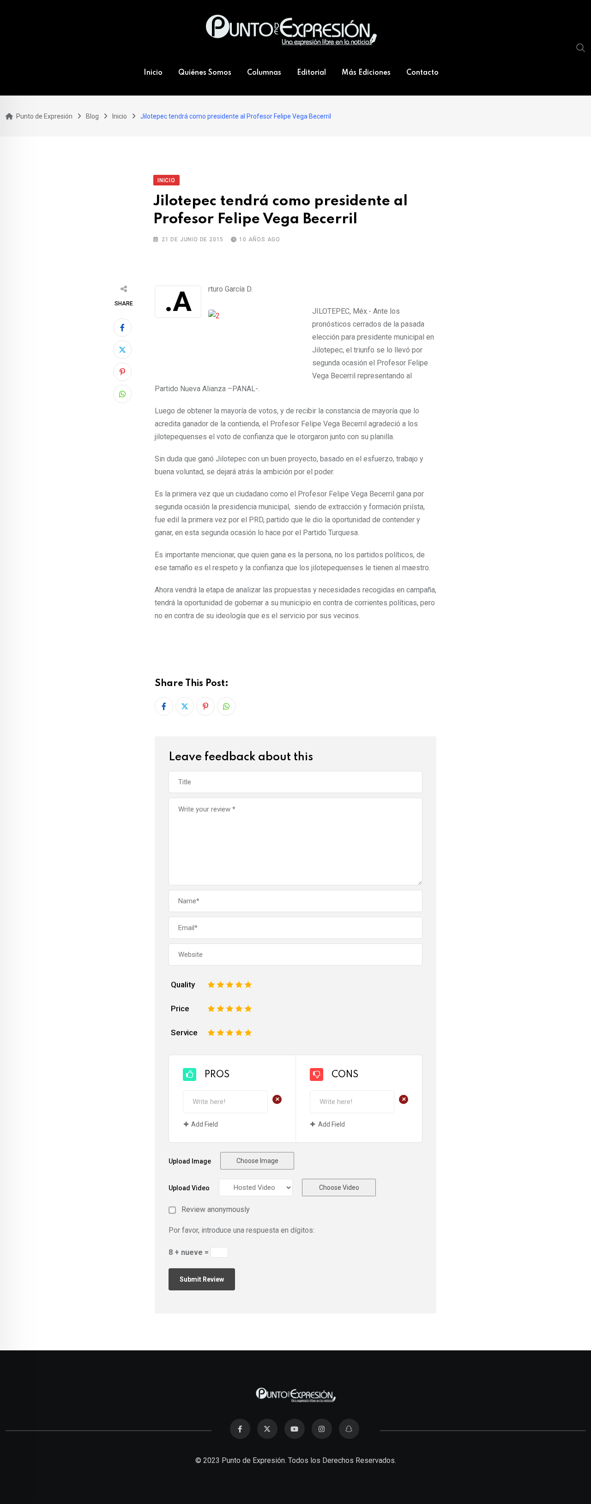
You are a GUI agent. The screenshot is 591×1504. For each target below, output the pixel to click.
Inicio (153, 73)
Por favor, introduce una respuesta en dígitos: (241, 1230)
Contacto (422, 73)
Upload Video (189, 1188)
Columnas (264, 73)
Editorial (311, 73)
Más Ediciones (366, 73)
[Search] (580, 47)
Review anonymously (215, 1210)
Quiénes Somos (204, 73)
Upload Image (190, 1161)
